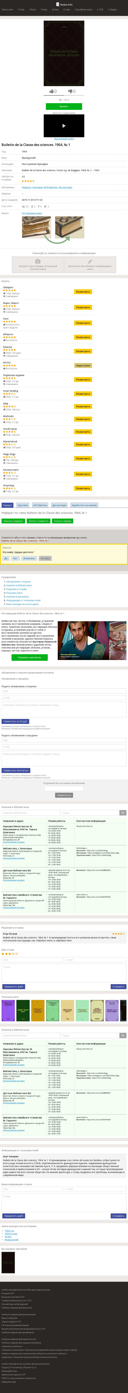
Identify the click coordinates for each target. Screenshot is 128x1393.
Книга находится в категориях (22, 604)
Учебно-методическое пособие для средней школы (26, 1289)
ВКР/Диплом (50, 187)
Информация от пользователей (23, 600)
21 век (66, 9)
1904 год (9, 1230)
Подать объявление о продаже (19, 735)
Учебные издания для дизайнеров (18, 1332)
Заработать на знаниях (84, 505)
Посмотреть (83, 291)
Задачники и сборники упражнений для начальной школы (29, 1357)
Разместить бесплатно (16, 770)
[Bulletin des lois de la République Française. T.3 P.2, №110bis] (52, 1011)
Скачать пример (62, 521)
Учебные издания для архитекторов (18, 1314)
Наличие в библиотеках (19, 585)
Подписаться (64, 795)
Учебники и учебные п (12, 1346)
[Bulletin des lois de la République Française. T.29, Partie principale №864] (37, 1011)
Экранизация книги (64, 138)
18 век (32, 9)
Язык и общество (9, 1318)
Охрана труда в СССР (11, 1321)
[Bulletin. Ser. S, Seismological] (112, 1011)
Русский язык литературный (15, 1304)
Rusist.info (66, 4)
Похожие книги (14, 592)
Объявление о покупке (18, 581)
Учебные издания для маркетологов (19, 1339)
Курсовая (37, 187)
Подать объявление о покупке (19, 686)
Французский (11, 1239)
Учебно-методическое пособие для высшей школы (25, 1364)
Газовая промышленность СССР (17, 1300)
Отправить (118, 986)
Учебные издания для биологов (17, 1307)
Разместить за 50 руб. (15, 721)
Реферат (26, 187)
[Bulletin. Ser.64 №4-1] (23, 1011)
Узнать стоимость (38, 521)
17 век (21, 9)
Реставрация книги (32, 213)
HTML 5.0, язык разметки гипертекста (19, 1378)
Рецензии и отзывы (16, 589)
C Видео (112, 9)
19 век (44, 9)
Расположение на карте (14, 842)
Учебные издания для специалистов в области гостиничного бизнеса (34, 1353)
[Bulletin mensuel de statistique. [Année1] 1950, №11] (67, 1011)
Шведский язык (9, 1381)
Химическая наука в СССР (13, 1374)
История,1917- (8, 1293)
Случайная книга (83, 9)
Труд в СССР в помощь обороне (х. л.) (19, 1367)
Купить (64, 106)
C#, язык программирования (15, 1325)
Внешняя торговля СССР (13, 1297)
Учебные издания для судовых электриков (21, 1342)
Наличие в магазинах (17, 596)
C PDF (100, 9)
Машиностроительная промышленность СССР (23, 1329)
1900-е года (11, 1233)
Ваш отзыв (8, 949)
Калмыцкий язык (9, 1371)
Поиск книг (7, 9)
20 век (55, 9)
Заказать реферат (13, 521)
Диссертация (65, 187)
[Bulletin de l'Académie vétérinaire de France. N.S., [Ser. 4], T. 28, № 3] (97, 1011)
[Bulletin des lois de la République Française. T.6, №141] (82, 1011)
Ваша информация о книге (17, 1184)
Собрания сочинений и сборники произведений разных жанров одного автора (39, 1350)
